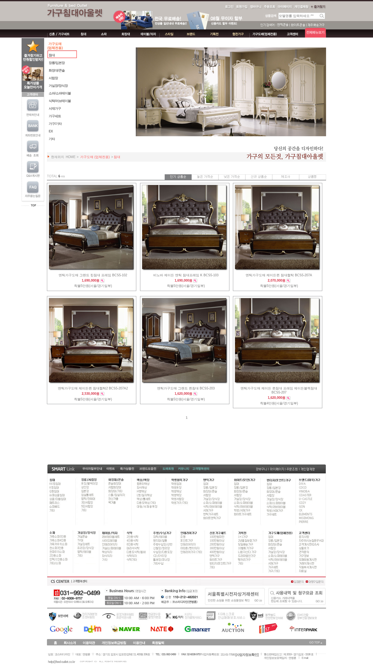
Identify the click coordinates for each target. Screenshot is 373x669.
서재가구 (55, 108)
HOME (71, 157)
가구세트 (55, 116)
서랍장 (53, 78)
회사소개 (70, 643)
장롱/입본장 (57, 63)
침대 (52, 55)
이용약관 (89, 643)
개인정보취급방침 (114, 643)
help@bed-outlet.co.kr (61, 662)
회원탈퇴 (158, 643)
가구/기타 (55, 124)
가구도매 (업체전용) (95, 157)
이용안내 (139, 643)
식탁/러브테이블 (60, 101)
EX (51, 131)
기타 (52, 139)
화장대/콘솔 (57, 70)
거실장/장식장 (58, 86)
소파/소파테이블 (60, 93)
